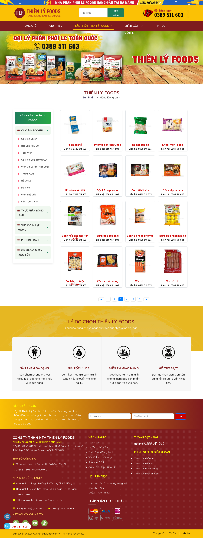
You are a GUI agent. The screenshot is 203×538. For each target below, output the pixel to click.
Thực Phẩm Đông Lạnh (100, 452)
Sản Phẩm (89, 97)
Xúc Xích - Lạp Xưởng (100, 457)
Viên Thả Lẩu (28, 194)
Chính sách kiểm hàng (146, 468)
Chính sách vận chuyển (146, 473)
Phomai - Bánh (96, 462)
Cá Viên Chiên (28, 138)
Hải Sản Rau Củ (29, 145)
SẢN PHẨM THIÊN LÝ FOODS (92, 25)
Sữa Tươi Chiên (29, 201)
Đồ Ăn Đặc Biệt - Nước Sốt (102, 467)
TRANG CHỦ (29, 25)
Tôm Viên (26, 152)
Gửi (180, 416)
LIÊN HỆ (129, 32)
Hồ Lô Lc (25, 180)
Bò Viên (25, 187)
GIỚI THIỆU (55, 25)
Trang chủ (94, 442)
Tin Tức (173, 533)
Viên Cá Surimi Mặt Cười (34, 166)
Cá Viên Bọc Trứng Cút (33, 159)
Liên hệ (186, 533)
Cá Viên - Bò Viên (98, 447)
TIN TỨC (160, 25)
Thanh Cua (27, 173)
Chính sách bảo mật (145, 458)
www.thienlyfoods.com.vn (47, 533)
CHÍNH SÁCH (132, 25)
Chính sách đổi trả (144, 463)
